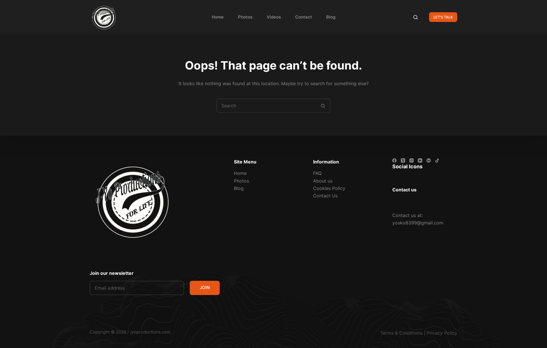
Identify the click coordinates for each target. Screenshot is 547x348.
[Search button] (323, 106)
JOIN (205, 287)
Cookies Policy (329, 188)
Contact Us (325, 195)
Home (218, 17)
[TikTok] (437, 160)
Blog (330, 17)
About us (322, 181)
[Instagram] (411, 160)
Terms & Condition (400, 333)
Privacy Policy (442, 333)
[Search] (415, 17)
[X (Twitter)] (403, 160)
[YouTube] (420, 160)
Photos (245, 17)
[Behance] (428, 160)
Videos (274, 17)
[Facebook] (394, 160)
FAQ (317, 173)
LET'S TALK (443, 17)
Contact (303, 17)
